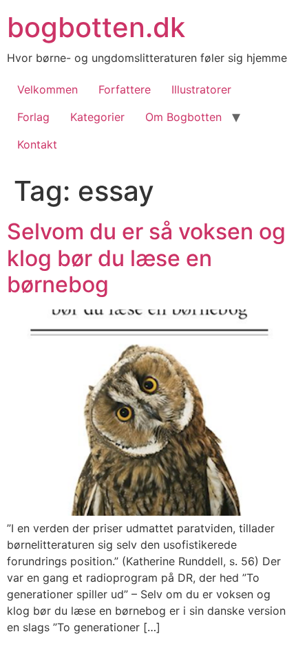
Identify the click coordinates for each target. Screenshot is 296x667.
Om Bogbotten (183, 117)
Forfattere (124, 89)
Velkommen (47, 89)
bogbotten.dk (96, 27)
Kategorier (97, 117)
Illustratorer (201, 89)
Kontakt (37, 144)
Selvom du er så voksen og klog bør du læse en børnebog (146, 258)
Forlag (33, 117)
